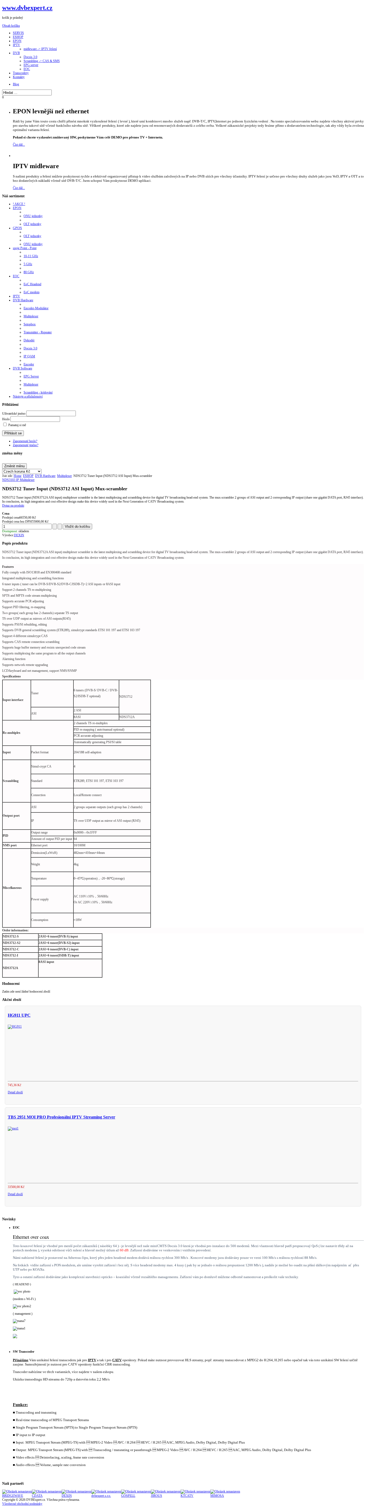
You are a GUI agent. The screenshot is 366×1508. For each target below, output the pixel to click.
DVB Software (22, 368)
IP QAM (29, 356)
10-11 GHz (31, 256)
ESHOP (28, 476)
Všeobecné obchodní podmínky (22, 1504)
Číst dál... (19, 144)
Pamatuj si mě (17, 425)
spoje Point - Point (24, 248)
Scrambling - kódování (38, 392)
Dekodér (29, 340)
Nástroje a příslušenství (28, 396)
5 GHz (28, 264)
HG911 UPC (19, 1015)
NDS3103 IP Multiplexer (18, 480)
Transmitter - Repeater (38, 332)
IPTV (16, 296)
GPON (17, 228)
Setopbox (30, 324)
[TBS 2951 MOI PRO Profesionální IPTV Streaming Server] (13, 1128)
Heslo (6, 419)
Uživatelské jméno (13, 413)
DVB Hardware (23, 300)
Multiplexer (31, 316)
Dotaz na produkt (13, 505)
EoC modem (31, 292)
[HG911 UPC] (15, 1026)
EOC (16, 276)
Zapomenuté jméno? (25, 445)
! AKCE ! (19, 204)
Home (17, 476)
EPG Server (31, 376)
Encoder (29, 364)
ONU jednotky (33, 216)
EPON (17, 208)
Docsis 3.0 (30, 348)
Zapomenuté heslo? (25, 441)
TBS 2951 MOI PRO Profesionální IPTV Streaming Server (61, 1117)
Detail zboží (15, 1092)
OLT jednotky (32, 224)
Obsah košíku (11, 26)
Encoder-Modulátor (36, 308)
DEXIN (19, 535)
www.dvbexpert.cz (27, 7)
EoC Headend (32, 284)
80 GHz (29, 272)
